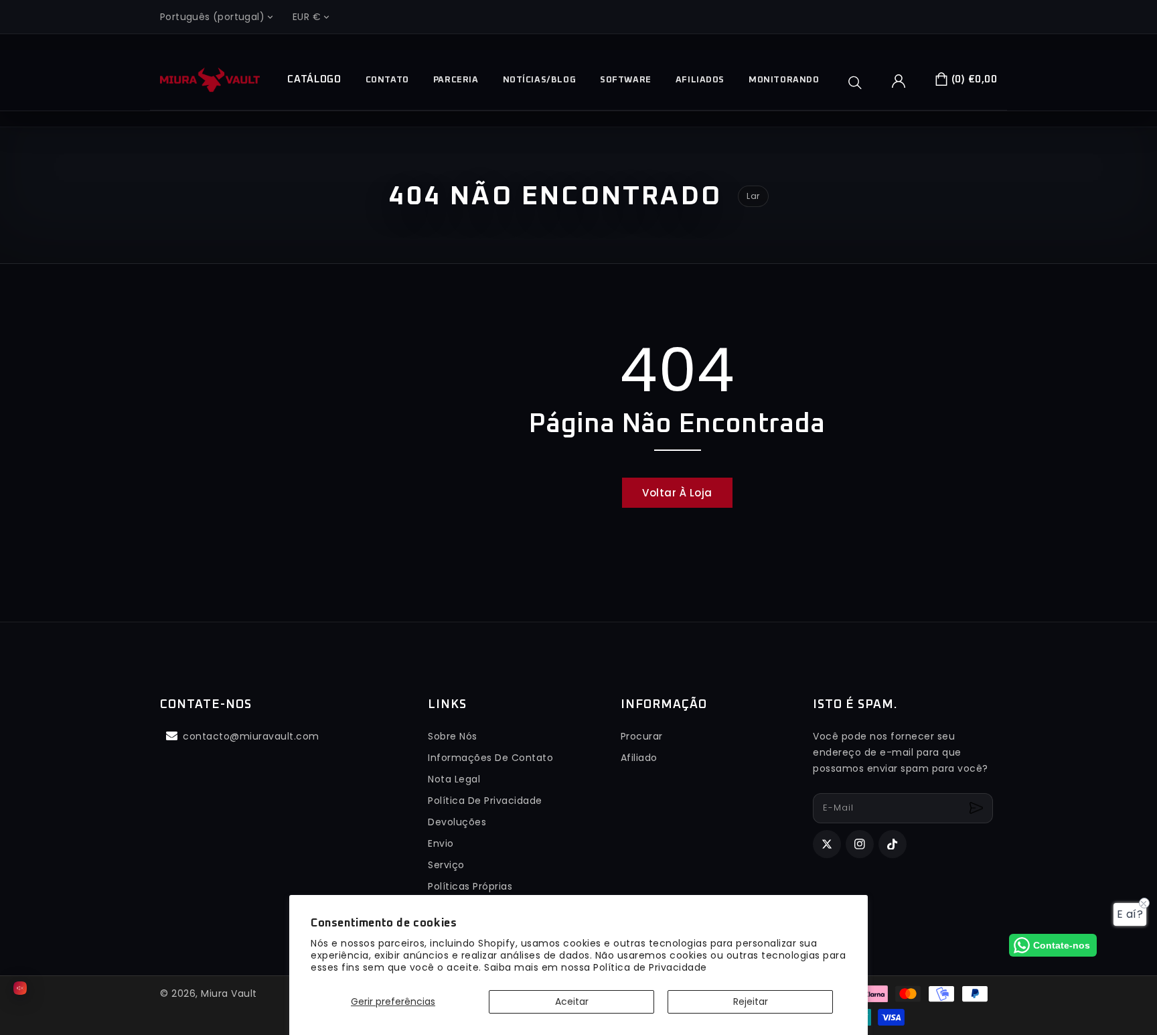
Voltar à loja (677, 493)
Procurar (642, 736)
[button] (859, 82)
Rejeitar (750, 1001)
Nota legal (454, 779)
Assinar (978, 808)
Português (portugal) (212, 16)
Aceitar (572, 1001)
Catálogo (314, 79)
